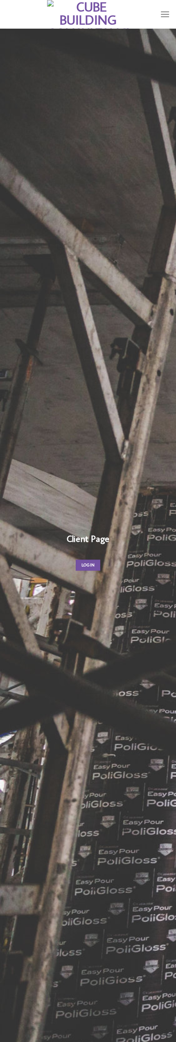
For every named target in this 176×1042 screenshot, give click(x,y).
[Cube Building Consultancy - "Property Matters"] (88, 14)
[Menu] (165, 14)
